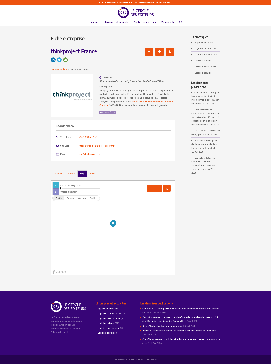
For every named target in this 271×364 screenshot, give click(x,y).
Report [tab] (71, 173)
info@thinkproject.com (90, 154)
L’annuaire (95, 22)
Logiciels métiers (202, 60)
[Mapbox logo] (59, 272)
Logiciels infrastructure (205, 54)
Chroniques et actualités (117, 22)
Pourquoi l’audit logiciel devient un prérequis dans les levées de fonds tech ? (204, 144)
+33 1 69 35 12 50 (88, 137)
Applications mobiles (204, 42)
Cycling (93, 198)
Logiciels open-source (205, 66)
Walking (82, 198)
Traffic (59, 198)
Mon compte (168, 22)
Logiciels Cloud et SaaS (206, 48)
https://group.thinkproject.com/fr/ (97, 146)
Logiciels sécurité (203, 73)
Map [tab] (82, 173)
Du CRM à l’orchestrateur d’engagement (162, 326)
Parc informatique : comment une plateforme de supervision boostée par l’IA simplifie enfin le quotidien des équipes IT (205, 117)
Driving (70, 198)
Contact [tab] (59, 173)
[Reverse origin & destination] (60, 188)
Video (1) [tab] (94, 173)
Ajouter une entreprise (145, 22)
